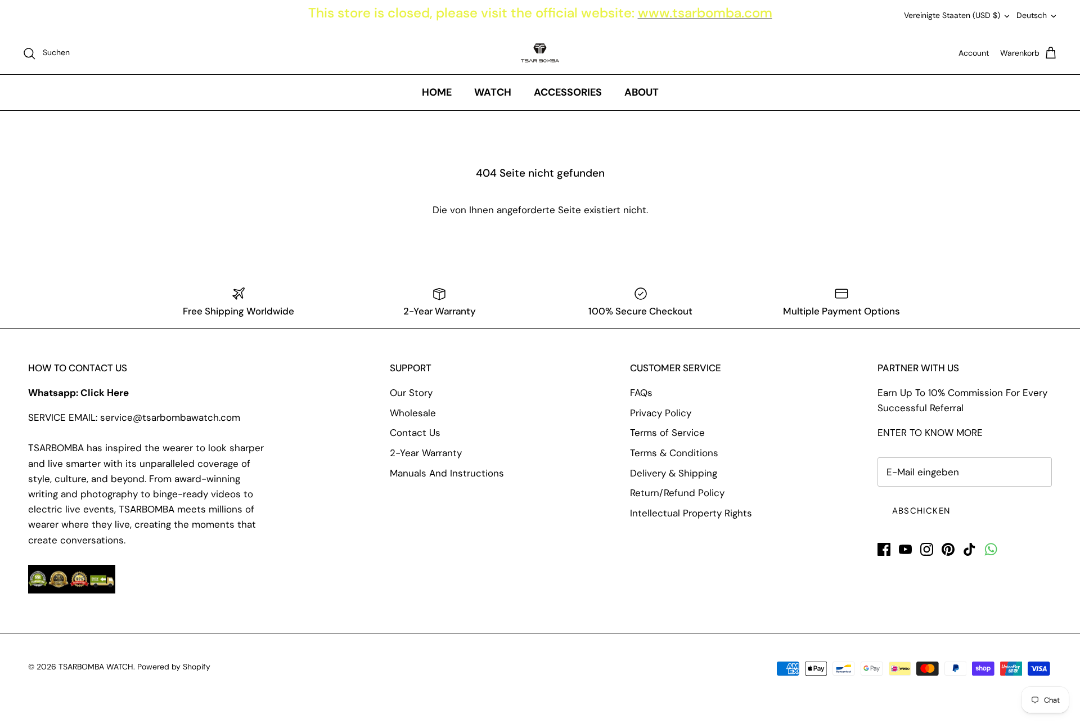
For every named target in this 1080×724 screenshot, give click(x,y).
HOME (437, 92)
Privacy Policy (660, 413)
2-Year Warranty (426, 453)
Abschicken (921, 510)
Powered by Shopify (173, 667)
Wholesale (413, 413)
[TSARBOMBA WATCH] (540, 53)
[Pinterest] (948, 549)
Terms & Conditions (674, 453)
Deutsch (1031, 15)
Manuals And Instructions (447, 473)
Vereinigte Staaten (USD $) (952, 15)
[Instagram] (926, 549)
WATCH (492, 92)
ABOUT (641, 92)
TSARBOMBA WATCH (95, 667)
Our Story (411, 392)
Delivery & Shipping (673, 473)
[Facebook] (884, 549)
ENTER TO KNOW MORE (930, 432)
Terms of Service (667, 432)
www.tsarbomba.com (705, 12)
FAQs (641, 392)
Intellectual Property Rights (691, 513)
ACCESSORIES (568, 92)
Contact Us (415, 432)
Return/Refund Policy (677, 493)
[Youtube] (905, 549)
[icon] (990, 549)
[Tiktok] (969, 549)
